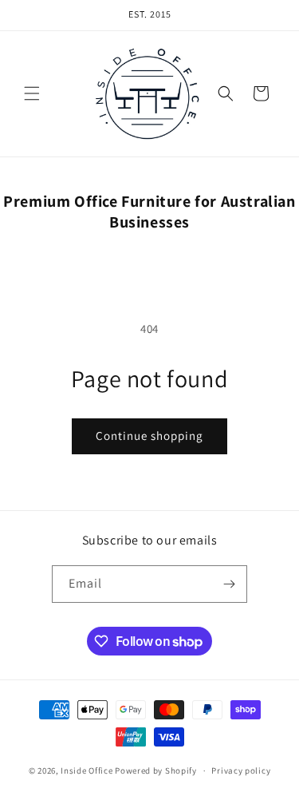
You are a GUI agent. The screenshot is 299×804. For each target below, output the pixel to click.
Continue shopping (149, 435)
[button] (31, 93)
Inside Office (86, 770)
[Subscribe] (228, 584)
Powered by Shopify (156, 770)
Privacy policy (240, 770)
